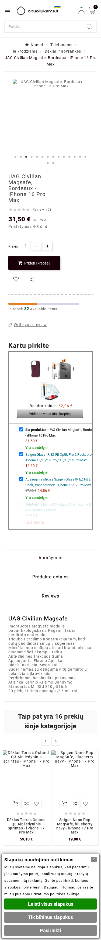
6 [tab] (42, 157)
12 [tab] (75, 157)
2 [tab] (21, 157)
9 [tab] (58, 157)
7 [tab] (48, 157)
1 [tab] (15, 157)
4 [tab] (31, 157)
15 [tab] (48, 163)
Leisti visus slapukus (50, 904)
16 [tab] (53, 163)
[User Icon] (81, 10)
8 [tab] (53, 157)
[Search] (89, 27)
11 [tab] (69, 157)
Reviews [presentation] (50, 596)
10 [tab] (64, 157)
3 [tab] (26, 157)
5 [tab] (37, 157)
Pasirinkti (50, 930)
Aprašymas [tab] (50, 557)
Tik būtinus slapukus (50, 917)
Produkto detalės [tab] (50, 576)
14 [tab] (85, 157)
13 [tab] (80, 157)
